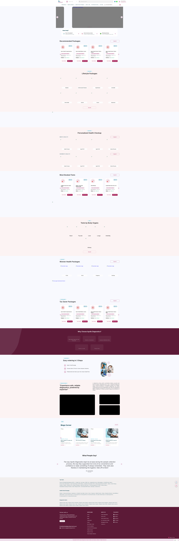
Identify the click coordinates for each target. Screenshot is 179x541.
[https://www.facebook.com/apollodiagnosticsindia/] (114, 518)
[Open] (76, 1)
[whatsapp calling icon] (116, 1)
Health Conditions (71, 4)
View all (89, 251)
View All (114, 41)
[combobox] (72, 1)
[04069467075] (114, 1)
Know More (62, 521)
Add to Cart (70, 194)
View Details (64, 194)
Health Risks (64, 4)
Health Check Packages (79, 4)
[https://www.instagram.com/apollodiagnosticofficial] (114, 514)
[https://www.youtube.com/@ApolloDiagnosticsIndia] (114, 522)
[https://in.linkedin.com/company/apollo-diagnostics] (114, 516)
